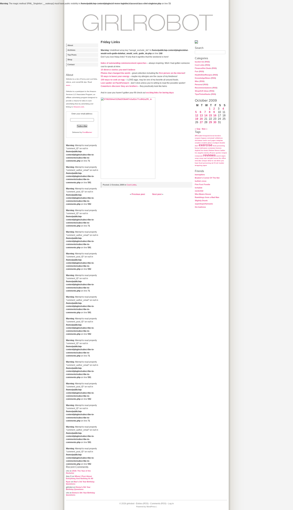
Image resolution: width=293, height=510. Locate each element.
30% (196, 136)
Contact (71, 64)
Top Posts (71, 55)
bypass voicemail (207, 138)
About (70, 45)
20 (201, 118)
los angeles (199, 153)
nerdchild (199, 191)
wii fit (213, 163)
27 (201, 122)
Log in (171, 503)
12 (196, 115)
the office (222, 158)
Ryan (68, 482)
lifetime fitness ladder (217, 150)
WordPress (151, 507)
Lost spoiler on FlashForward (115, 83)
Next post (157, 194)
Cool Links (199, 65)
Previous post (138, 194)
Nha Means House (203, 194)
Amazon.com (78, 107)
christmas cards (201, 140)
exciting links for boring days (160, 92)
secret (218, 156)
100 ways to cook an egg (112, 80)
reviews (209, 155)
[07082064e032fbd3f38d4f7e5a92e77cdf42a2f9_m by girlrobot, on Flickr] (128, 178)
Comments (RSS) (158, 503)
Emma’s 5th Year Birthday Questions (78, 488)
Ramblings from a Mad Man (207, 197)
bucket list (199, 62)
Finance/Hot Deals (203, 68)
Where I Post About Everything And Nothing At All (79, 477)
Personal (199, 84)
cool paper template (215, 140)
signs (223, 156)
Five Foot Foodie (202, 184)
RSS (207, 62)
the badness (200, 207)
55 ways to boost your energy (115, 76)
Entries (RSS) (142, 503)
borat (212, 136)
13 (201, 115)
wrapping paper (201, 165)
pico (213, 153)
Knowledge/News (202, 78)
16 (214, 115)
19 (196, 118)
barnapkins (200, 175)
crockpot (215, 143)
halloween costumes (207, 148)
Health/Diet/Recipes (203, 75)
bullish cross (200, 181)
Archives (71, 50)
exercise (205, 145)
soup (197, 158)
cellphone (219, 138)
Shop (69, 60)
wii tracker (220, 163)
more (68, 85)
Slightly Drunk (201, 201)
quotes (218, 153)
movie (206, 153)
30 (214, 122)
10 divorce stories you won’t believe (118, 70)
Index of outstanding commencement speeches (123, 63)
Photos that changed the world (115, 73)
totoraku (198, 161)
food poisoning (219, 146)
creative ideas (206, 143)
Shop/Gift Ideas (202, 91)
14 (205, 115)
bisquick (206, 136)
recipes (224, 153)
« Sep (197, 129)
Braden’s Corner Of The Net (207, 178)
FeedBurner (87, 132)
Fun (196, 71)
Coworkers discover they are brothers (119, 86)
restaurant (199, 156)
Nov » (204, 129)
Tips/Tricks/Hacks (202, 94)
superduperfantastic (204, 204)
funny (197, 148)
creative (198, 143)
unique (204, 161)
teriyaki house (212, 158)
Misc (197, 81)
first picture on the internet (172, 73)
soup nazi (203, 158)
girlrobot (130, 503)
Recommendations (203, 88)
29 (210, 122)
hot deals (204, 150)
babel (200, 136)
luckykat (198, 188)
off (210, 153)
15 (210, 115)
